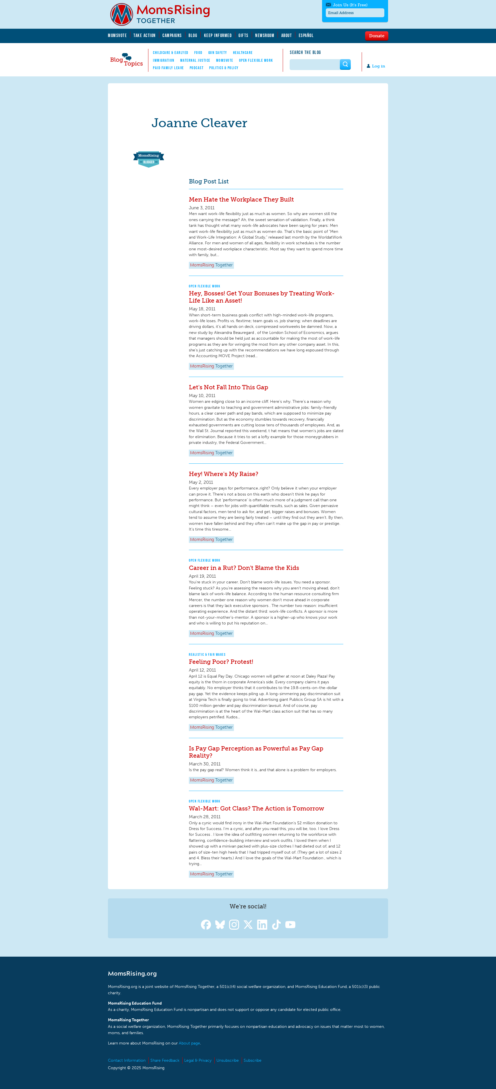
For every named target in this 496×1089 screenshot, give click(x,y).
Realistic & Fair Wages (207, 654)
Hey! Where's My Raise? (223, 473)
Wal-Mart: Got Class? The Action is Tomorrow (256, 808)
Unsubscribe (227, 1060)
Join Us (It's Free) (350, 5)
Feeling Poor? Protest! (221, 661)
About (286, 35)
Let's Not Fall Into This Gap (228, 387)
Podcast (197, 67)
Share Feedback (164, 1060)
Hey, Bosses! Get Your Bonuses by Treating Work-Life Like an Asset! (262, 297)
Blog (193, 35)
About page (189, 1043)
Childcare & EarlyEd (171, 52)
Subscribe (252, 1060)
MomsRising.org (164, 14)
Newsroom (264, 35)
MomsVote (117, 35)
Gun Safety (217, 52)
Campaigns (172, 35)
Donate (376, 35)
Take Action (144, 35)
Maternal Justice (195, 60)
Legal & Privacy (198, 1060)
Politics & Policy (224, 67)
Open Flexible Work (256, 60)
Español (306, 35)
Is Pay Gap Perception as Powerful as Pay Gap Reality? (256, 752)
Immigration (164, 60)
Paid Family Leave (168, 67)
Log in (378, 66)
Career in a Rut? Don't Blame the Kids (244, 567)
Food (198, 52)
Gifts (244, 35)
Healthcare (243, 52)
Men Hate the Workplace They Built (241, 199)
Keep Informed (218, 35)
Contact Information (127, 1060)
